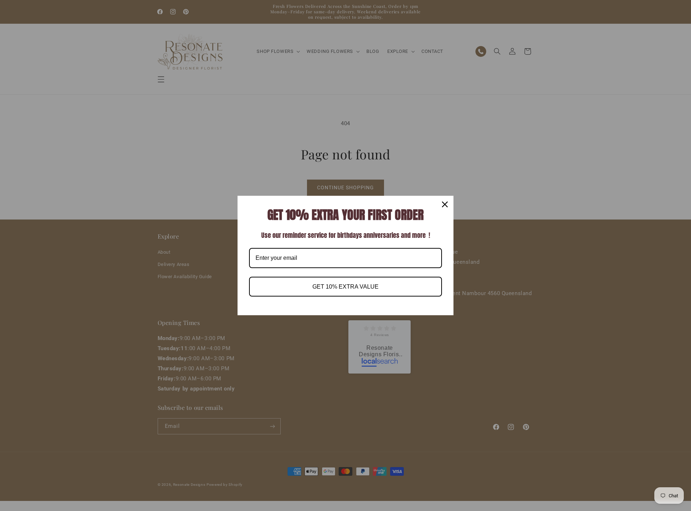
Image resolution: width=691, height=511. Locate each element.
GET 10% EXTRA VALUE (345, 287)
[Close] (444, 204)
